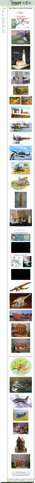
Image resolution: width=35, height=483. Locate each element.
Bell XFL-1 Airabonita (21, 160)
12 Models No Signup (4, 30)
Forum (2, 18)
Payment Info (3, 11)
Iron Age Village (21, 434)
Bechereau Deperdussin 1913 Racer (20, 95)
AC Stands (3, 23)
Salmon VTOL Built (27, 267)
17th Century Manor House (20, 468)
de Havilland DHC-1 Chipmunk (15, 104)
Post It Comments (3, 22)
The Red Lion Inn (21, 337)
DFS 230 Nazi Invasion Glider (21, 44)
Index (2, 27)
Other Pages (3, 17)
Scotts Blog (3, 19)
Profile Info (3, 12)
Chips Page (3, 29)
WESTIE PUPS (3, 26)
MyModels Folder (3, 10)
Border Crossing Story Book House (20, 226)
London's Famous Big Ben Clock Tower (21, 208)
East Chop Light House (21, 118)
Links (2, 28)
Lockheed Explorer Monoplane (21, 321)
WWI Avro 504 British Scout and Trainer (21, 132)
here (23, 473)
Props (2, 24)
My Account (3, 9)
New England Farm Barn (21, 190)
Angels (2, 20)
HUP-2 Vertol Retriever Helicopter (20, 421)
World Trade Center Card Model (21, 84)
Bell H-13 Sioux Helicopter (20, 174)
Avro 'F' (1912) (21, 144)
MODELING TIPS (3, 25)
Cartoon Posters (3, 31)
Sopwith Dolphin (21, 241)
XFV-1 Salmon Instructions (16, 267)
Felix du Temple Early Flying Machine (21, 375)
